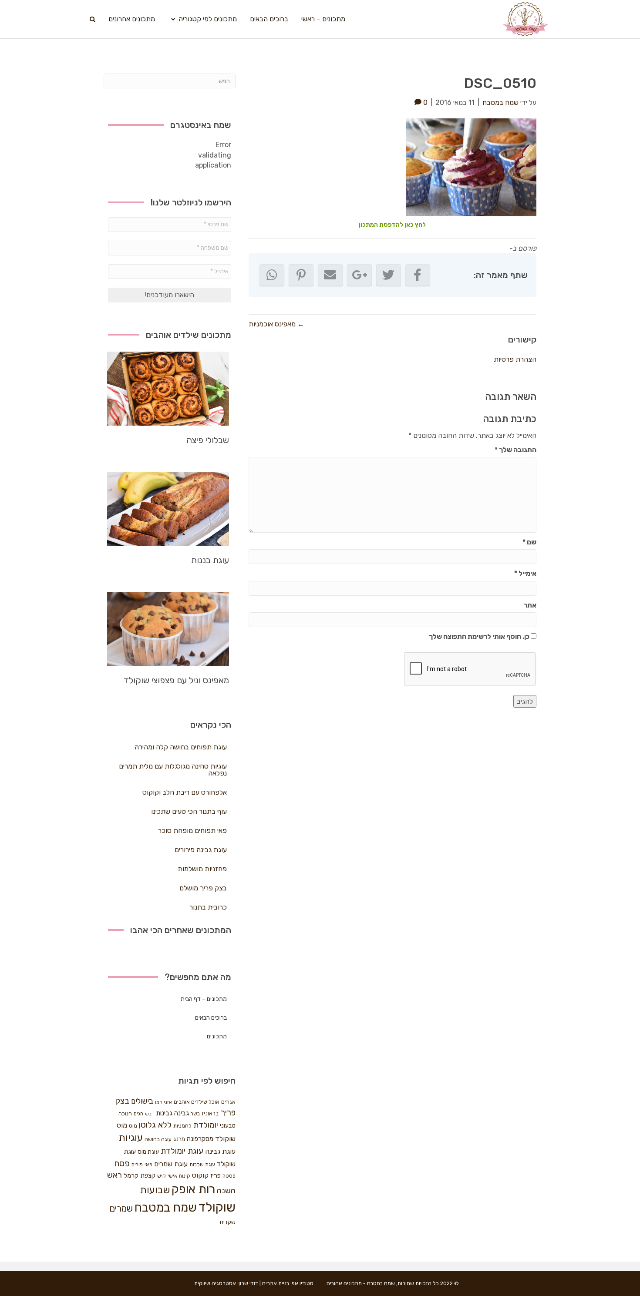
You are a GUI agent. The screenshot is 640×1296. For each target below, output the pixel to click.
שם (529, 542)
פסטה (229, 1176)
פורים (137, 1165)
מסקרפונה (200, 1139)
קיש (161, 1176)
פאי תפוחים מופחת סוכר (192, 830)
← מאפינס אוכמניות (276, 324)
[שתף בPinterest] (301, 275)
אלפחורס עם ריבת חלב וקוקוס (184, 792)
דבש (149, 1114)
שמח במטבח (166, 1207)
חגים (138, 1114)
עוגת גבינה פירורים (201, 850)
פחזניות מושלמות (202, 869)
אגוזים (228, 1101)
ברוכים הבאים (269, 19)
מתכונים (217, 1036)
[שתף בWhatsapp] (271, 275)
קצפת (147, 1175)
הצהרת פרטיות (515, 359)
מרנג (179, 1139)
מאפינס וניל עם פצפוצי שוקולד (176, 680)
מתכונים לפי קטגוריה (208, 19)
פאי (148, 1165)
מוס (133, 1125)
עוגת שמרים (171, 1164)
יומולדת (205, 1125)
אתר (530, 605)
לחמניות (182, 1125)
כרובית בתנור (208, 907)
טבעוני (228, 1125)
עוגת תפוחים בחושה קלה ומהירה (181, 747)
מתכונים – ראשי (323, 19)
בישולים (142, 1101)
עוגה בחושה (158, 1139)
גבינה (181, 1113)
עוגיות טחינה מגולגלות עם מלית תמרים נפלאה (173, 769)
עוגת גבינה (220, 1151)
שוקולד (217, 1207)
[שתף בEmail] (330, 275)
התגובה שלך (515, 450)
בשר (195, 1114)
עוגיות (130, 1138)
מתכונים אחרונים (131, 19)
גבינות (164, 1113)
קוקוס (200, 1175)
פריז (215, 1175)
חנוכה (125, 1113)
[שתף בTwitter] (388, 275)
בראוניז (210, 1113)
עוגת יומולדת (182, 1151)
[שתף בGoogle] (359, 275)
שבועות (155, 1190)
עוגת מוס (148, 1151)
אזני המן (163, 1102)
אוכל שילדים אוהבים (196, 1101)
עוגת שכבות (202, 1165)
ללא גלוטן (155, 1125)
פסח (122, 1163)
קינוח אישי (179, 1176)
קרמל (131, 1175)
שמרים (121, 1208)
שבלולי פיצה (207, 440)
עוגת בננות (210, 560)
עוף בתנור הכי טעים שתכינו (189, 811)
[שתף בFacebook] (417, 275)
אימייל (525, 573)
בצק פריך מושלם (203, 888)
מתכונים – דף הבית (204, 999)
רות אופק (193, 1189)
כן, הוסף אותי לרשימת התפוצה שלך (480, 636)
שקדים (228, 1222)
